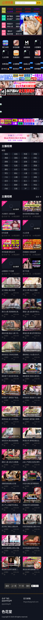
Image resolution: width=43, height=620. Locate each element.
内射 (6, 188)
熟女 (35, 169)
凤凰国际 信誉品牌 (29, 252)
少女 (6, 177)
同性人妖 (10, 26)
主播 (15, 177)
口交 (25, 177)
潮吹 (6, 169)
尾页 (28, 586)
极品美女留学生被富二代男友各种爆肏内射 (17, 569)
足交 (6, 181)
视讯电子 (16, 69)
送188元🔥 (5, 69)
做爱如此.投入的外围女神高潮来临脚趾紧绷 (17, 419)
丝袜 (25, 162)
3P (25, 188)
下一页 (21, 586)
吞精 (25, 185)
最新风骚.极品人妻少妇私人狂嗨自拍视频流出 (18, 333)
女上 (6, 185)
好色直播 (5, 233)
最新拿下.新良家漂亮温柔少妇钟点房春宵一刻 (18, 376)
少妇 (35, 173)
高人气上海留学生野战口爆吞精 (13, 505)
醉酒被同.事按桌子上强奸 (32, 397)
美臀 (6, 162)
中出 (35, 185)
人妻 (25, 173)
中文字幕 (37, 16)
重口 (35, 188)
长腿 (15, 162)
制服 (6, 165)
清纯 (15, 158)
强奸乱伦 (28, 24)
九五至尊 (26, 233)
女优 (15, 169)
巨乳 (35, 158)
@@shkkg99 (6, 604)
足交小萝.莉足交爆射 (30, 290)
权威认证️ (27, 64)
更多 (37, 197)
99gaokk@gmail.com (30, 602)
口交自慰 (19, 24)
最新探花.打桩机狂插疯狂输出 (12, 354)
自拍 (15, 154)
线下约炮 (26, 271)
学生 (6, 173)
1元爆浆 (37, 64)
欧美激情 (28, 19)
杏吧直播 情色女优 (8, 252)
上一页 (13, 586)
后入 (25, 181)
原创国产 (10, 19)
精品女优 (37, 24)
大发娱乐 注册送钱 (8, 214)
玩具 (15, 165)
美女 (15, 173)
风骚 (35, 154)
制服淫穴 (10, 24)
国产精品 (10, 16)
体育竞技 (5, 64)
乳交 (15, 181)
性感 (25, 154)
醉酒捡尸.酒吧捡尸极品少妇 (11, 397)
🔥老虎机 (27, 69)
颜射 (15, 185)
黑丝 (35, 162)
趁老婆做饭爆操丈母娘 (31, 214)
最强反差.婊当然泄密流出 (32, 333)
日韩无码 (19, 19)
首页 (7, 586)
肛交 (35, 181)
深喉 (35, 177)
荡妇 (25, 169)
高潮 (35, 165)
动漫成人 (37, 26)
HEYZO (36, 31)
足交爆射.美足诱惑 (8, 290)
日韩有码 (19, 16)
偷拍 (6, 154)
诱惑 (6, 158)
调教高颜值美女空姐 (9, 483)
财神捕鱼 (37, 69)
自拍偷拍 (28, 16)
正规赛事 (16, 64)
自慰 (25, 165)
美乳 (25, 158)
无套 (15, 188)
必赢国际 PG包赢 (8, 271)
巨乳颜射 (37, 34)
